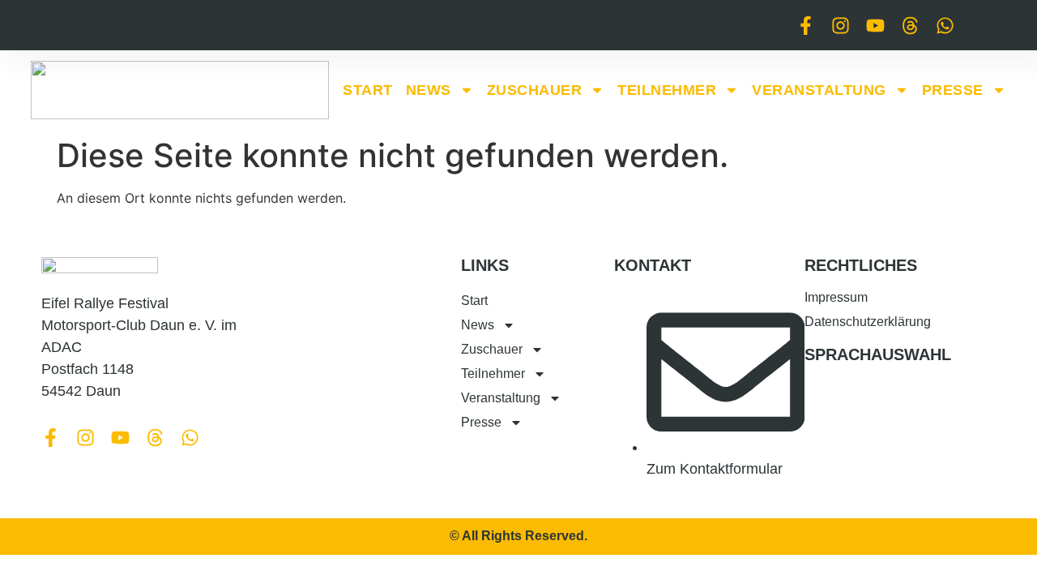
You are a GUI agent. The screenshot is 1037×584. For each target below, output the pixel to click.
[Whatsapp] (945, 25)
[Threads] (910, 25)
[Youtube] (875, 25)
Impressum (836, 297)
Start (368, 90)
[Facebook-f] (805, 25)
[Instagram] (840, 25)
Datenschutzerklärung (867, 321)
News (428, 90)
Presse (953, 90)
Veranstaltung (819, 90)
